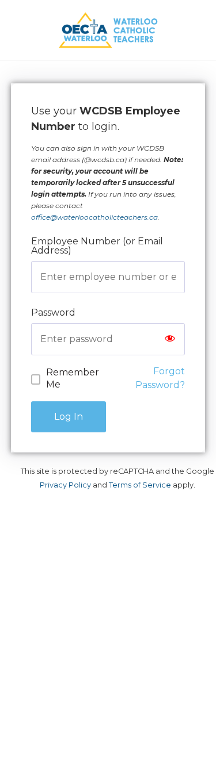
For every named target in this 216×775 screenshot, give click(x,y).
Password (53, 312)
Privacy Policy (65, 485)
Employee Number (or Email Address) (97, 246)
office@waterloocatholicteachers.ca (94, 217)
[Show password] (170, 339)
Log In (68, 416)
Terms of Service (140, 485)
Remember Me (72, 378)
